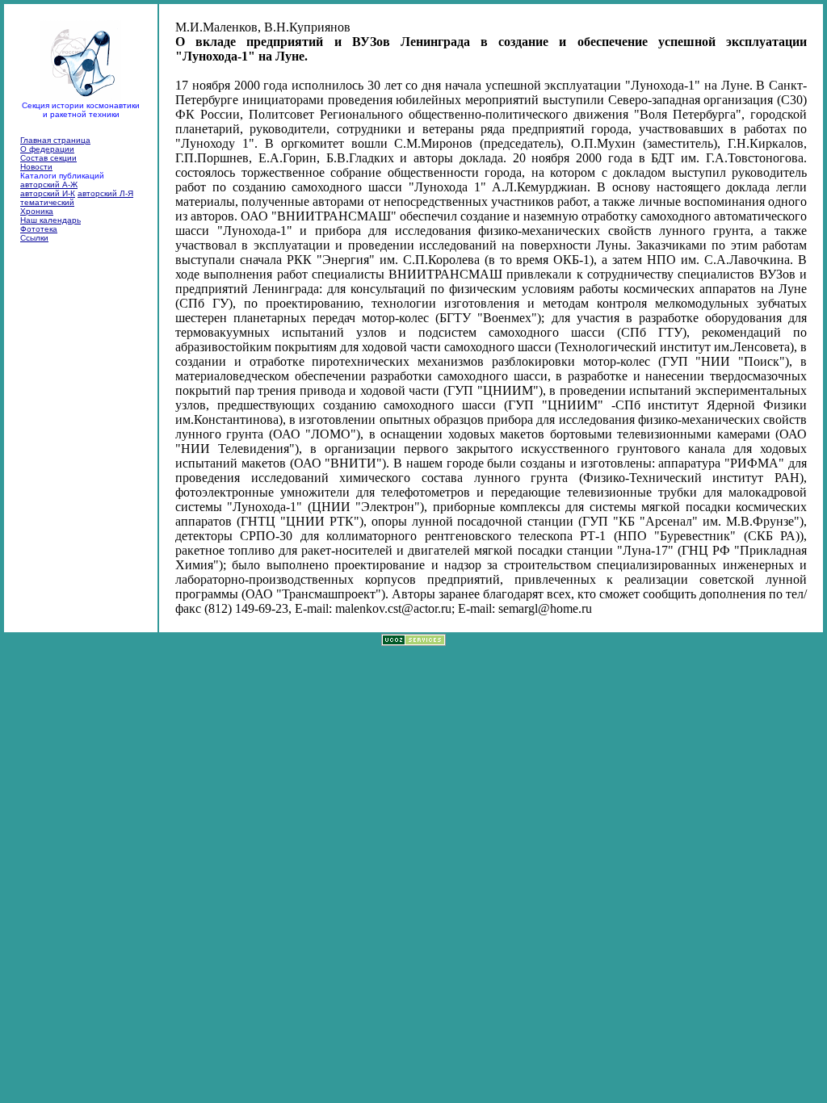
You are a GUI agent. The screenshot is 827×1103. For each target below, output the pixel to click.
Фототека (38, 228)
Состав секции (48, 157)
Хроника (36, 211)
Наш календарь (50, 220)
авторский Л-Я (105, 193)
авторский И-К (47, 193)
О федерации (47, 149)
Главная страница (55, 140)
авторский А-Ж (49, 184)
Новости (36, 166)
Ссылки (34, 237)
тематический (47, 202)
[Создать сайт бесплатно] (413, 641)
